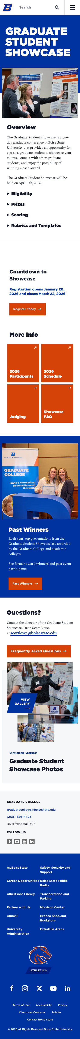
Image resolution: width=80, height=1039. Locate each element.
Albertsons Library (21, 894)
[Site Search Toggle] (56, 7)
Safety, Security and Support (55, 870)
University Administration (18, 931)
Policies (56, 1012)
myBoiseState (17, 867)
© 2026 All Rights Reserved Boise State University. (40, 1029)
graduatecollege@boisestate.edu (31, 809)
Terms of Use (21, 1005)
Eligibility (21, 193)
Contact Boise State (40, 1019)
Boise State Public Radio (53, 883)
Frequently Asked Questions (36, 651)
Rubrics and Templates (36, 225)
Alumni (12, 916)
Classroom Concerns (32, 1012)
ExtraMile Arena (52, 929)
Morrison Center (52, 907)
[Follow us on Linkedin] (32, 841)
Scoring (19, 214)
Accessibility (44, 1005)
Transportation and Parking (54, 896)
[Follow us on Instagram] (17, 841)
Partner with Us (18, 907)
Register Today (24, 309)
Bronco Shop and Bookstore (53, 918)
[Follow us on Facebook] (9, 841)
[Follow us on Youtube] (24, 841)
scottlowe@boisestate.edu (33, 633)
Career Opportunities (23, 880)
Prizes (18, 204)
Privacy (62, 1005)
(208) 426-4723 (19, 816)
